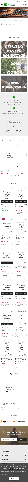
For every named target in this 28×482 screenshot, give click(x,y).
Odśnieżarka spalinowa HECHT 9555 (20, 298)
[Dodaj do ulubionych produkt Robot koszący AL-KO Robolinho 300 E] (25, 188)
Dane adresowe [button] (6, 451)
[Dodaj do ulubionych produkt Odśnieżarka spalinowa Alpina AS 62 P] (11, 250)
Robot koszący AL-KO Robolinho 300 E (21, 205)
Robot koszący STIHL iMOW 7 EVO (9, 170)
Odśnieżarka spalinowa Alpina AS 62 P (6, 267)
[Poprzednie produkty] (3, 154)
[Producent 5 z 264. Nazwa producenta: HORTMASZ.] (13, 421)
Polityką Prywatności (7, 466)
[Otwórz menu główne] (2, 5)
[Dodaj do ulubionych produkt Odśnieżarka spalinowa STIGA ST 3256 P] (11, 188)
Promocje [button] (13, 141)
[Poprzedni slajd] (2, 37)
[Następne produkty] (24, 154)
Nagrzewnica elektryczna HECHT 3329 (8, 403)
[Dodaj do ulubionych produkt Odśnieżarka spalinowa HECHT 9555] (25, 280)
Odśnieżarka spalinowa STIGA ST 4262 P (6, 329)
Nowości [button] (5, 141)
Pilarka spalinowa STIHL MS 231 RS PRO (21, 266)
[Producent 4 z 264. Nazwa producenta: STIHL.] (4, 421)
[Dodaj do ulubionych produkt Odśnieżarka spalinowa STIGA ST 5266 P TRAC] (25, 219)
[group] (14, 12)
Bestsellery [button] (22, 141)
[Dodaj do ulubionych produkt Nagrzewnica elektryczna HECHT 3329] (17, 378)
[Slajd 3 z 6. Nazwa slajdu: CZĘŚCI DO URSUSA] (14, 30)
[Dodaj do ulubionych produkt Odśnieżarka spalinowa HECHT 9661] (11, 280)
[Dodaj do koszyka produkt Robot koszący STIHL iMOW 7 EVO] (17, 166)
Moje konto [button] (5, 459)
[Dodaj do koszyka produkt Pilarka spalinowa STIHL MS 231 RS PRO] (25, 262)
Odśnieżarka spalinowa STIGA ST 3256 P (6, 206)
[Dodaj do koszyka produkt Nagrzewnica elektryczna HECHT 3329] (17, 399)
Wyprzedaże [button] (14, 374)
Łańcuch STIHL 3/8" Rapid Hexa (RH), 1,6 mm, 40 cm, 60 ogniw (20, 359)
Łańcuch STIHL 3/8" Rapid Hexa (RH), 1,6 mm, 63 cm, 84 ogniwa (6, 359)
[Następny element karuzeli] (26, 421)
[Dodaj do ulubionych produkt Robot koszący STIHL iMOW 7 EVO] (17, 145)
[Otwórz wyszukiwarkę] (20, 4)
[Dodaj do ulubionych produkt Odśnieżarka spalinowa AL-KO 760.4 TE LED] (11, 219)
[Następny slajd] (26, 37)
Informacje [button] (5, 455)
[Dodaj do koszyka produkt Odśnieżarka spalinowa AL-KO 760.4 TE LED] (11, 231)
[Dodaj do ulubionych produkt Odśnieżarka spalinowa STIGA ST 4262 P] (11, 311)
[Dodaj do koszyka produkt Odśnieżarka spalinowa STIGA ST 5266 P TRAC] (25, 231)
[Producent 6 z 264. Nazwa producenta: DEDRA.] (21, 421)
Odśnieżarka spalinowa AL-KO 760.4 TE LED (5, 237)
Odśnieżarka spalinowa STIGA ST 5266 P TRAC (20, 237)
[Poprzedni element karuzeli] (2, 421)
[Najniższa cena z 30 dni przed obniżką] (18, 176)
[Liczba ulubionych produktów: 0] (23, 4)
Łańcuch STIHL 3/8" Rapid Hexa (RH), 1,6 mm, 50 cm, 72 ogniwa (20, 329)
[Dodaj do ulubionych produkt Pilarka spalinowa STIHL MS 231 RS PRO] (25, 250)
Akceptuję (14, 478)
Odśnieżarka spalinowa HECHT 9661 (6, 298)
